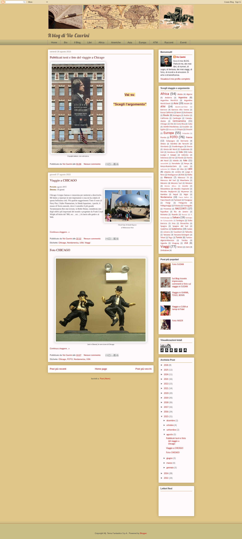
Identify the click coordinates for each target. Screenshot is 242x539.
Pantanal (177, 200)
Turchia (184, 240)
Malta (189, 175)
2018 (166, 402)
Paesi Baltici (184, 197)
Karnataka (176, 164)
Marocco (168, 177)
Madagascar (173, 175)
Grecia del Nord (170, 149)
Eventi (183, 42)
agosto (170, 434)
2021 (166, 388)
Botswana (188, 113)
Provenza (167, 209)
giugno (170, 458)
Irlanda (180, 158)
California (164, 118)
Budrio (186, 115)
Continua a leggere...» (60, 232)
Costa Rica (180, 124)
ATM (155, 42)
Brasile (166, 115)
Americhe (116, 42)
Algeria (189, 94)
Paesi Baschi (165, 200)
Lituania (167, 172)
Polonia (177, 206)
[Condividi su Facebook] (114, 164)
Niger (186, 194)
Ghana (163, 144)
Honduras (171, 152)
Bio (65, 42)
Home (54, 42)
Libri (89, 42)
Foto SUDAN (178, 264)
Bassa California (167, 113)
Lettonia (163, 169)
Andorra (168, 98)
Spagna (163, 226)
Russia (184, 215)
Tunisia (179, 237)
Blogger (143, 533)
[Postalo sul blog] (109, 164)
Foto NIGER (177, 321)
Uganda (163, 243)
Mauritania (184, 180)
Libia (182, 169)
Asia (130, 42)
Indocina (185, 155)
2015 (166, 416)
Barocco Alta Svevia (180, 110)
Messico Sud (176, 183)
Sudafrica (164, 229)
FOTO (70, 359)
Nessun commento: (93, 164)
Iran (173, 158)
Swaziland (178, 232)
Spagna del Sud (180, 226)
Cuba (190, 124)
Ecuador (185, 127)
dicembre (171, 421)
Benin (179, 113)
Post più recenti (58, 369)
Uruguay (175, 243)
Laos (186, 166)
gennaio (170, 468)
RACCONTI (181, 208)
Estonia (171, 130)
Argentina (182, 98)
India (181, 152)
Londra (178, 172)
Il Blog (77, 42)
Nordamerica (73, 243)
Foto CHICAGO (60, 250)
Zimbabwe (164, 250)
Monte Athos (170, 186)
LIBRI (190, 169)
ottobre (170, 425)
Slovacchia (184, 223)
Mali (182, 175)
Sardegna (180, 221)
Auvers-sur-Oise (181, 107)
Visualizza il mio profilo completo (175, 79)
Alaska (180, 94)
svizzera (166, 232)
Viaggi (87, 243)
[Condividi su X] (112, 164)
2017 (166, 407)
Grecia (189, 147)
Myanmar (185, 192)
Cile (171, 124)
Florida (163, 138)
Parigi (168, 203)
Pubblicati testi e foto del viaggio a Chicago (77, 57)
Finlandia (185, 133)
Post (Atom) (105, 378)
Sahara (176, 217)
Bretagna (177, 115)
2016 (166, 412)
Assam (186, 104)
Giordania (164, 147)
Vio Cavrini (180, 57)
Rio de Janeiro (181, 212)
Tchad (162, 238)
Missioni (188, 183)
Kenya (186, 164)
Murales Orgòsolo (181, 189)
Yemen (179, 247)
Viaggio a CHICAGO (63, 180)
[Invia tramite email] (106, 164)
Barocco (163, 110)
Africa (101, 42)
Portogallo (187, 206)
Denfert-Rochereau (171, 127)
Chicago (62, 243)
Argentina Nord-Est (169, 100)
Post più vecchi (143, 369)
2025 (166, 370)
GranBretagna (177, 147)
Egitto (163, 130)
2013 (166, 478)
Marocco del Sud (168, 180)
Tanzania (166, 235)
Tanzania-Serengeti (181, 235)
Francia (189, 137)
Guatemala (185, 149)
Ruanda (175, 215)
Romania (163, 215)
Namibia (163, 194)
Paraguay (188, 200)
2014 (166, 473)
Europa (142, 42)
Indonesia (164, 158)
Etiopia (180, 130)
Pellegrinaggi (165, 206)
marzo (170, 463)
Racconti (169, 42)
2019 (166, 398)
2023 (166, 379)
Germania (184, 141)
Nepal (175, 194)
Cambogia (177, 118)
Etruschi (189, 130)
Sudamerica (177, 229)
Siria (173, 223)
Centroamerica (179, 121)
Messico (163, 183)
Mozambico (165, 189)
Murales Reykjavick (168, 192)
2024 (166, 374)
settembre (172, 430)
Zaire (188, 247)
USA (82, 243)
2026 (166, 365)
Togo (170, 238)
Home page (101, 369)
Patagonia (183, 203)
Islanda (176, 161)
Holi (162, 152)
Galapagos (170, 141)
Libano (173, 169)
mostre (185, 186)
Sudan (189, 229)
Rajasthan (164, 212)
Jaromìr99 (164, 164)
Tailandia (188, 232)
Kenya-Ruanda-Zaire (168, 166)
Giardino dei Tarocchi (179, 144)
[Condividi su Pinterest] (117, 164)
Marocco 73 (183, 178)
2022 (166, 384)
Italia (185, 160)
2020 (166, 393)
